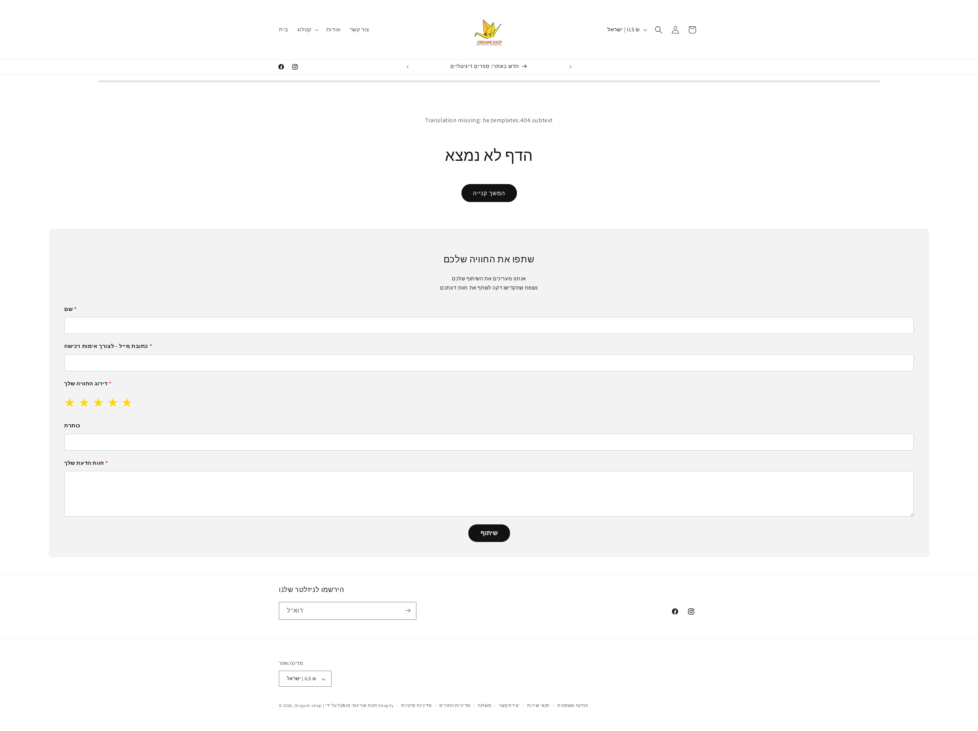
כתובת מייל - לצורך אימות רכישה (108, 346)
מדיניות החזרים (454, 705)
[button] (307, 29)
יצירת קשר (509, 705)
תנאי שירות (538, 705)
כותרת (72, 425)
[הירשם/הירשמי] (407, 610)
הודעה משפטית (572, 705)
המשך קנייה (489, 193)
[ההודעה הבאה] (570, 67)
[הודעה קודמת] (407, 67)
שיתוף (489, 533)
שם (70, 309)
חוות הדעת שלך (86, 462)
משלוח (485, 705)
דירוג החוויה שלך (88, 383)
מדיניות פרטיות (416, 705)
